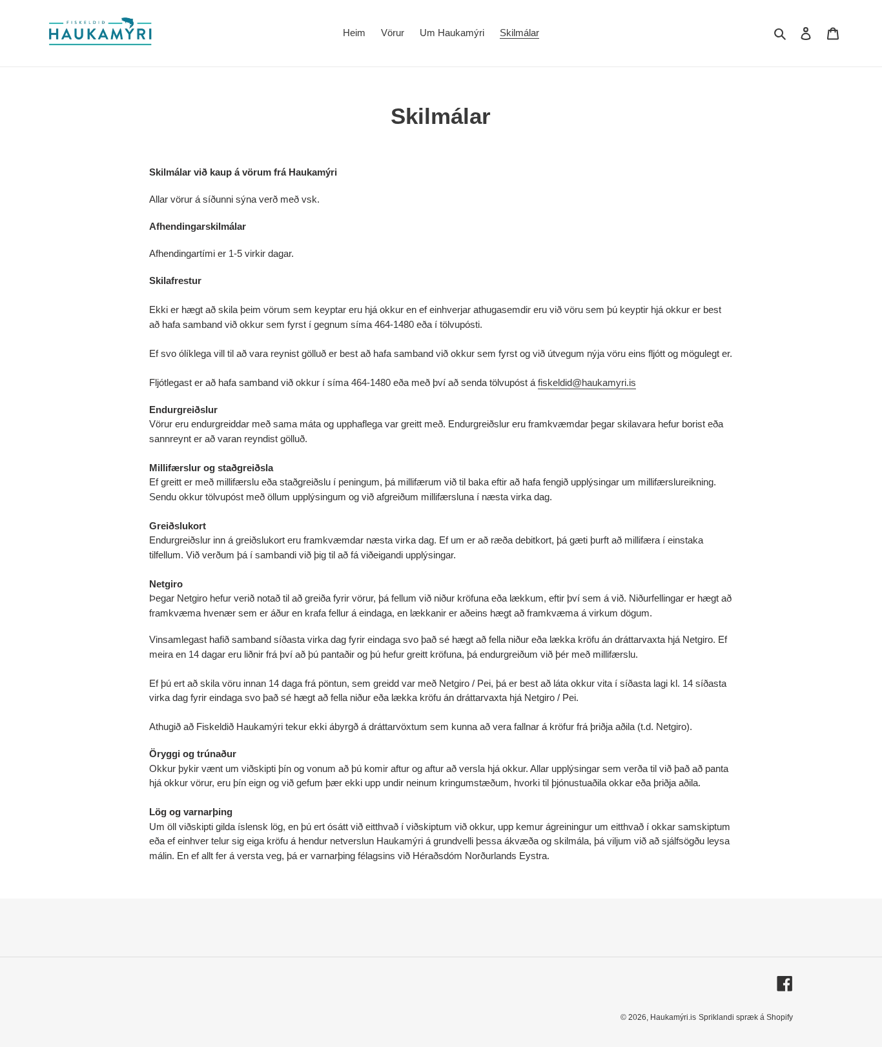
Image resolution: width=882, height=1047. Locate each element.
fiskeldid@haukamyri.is (587, 382)
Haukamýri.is (673, 1017)
